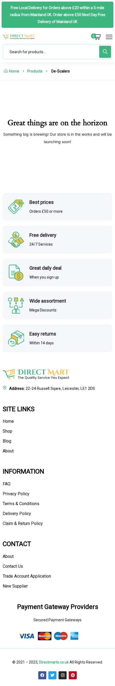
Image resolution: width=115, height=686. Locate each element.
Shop (7, 431)
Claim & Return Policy (23, 523)
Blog (7, 441)
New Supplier (15, 586)
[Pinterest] (73, 675)
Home (14, 71)
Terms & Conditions (21, 503)
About (8, 450)
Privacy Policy (16, 493)
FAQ (6, 483)
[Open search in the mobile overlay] (57, 51)
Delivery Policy (17, 513)
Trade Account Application (27, 576)
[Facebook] (42, 675)
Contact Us (13, 566)
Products (35, 71)
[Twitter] (52, 675)
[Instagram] (63, 675)
